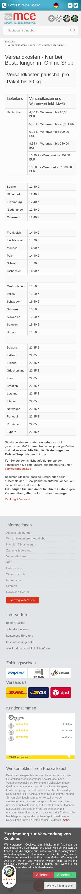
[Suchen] (73, 30)
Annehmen (65, 875)
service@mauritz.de (18, 468)
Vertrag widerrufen (22, 600)
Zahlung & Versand (17, 499)
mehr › (66, 820)
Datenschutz (14, 568)
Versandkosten (16, 556)
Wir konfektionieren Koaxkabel (26, 538)
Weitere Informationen (60, 885)
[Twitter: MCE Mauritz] (76, 5)
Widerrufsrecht (16, 574)
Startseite (9, 41)
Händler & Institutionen (21, 544)
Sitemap (11, 586)
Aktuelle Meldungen (19, 532)
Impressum (13, 580)
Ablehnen (43, 875)
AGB (9, 562)
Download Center (17, 592)
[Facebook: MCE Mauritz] (71, 5)
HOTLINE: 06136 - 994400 (23, 5)
